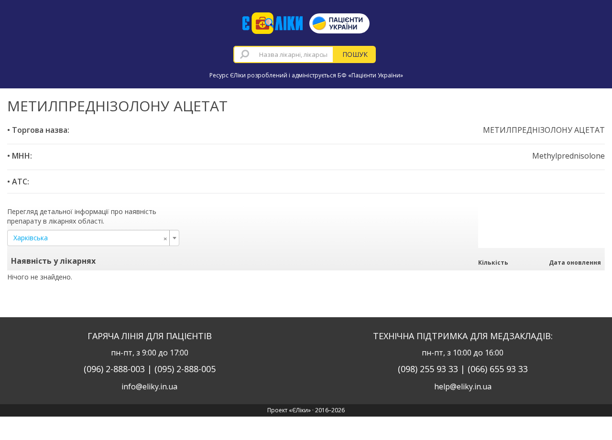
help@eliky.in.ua (463, 386)
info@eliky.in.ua (149, 386)
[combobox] (283, 54)
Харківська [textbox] (90, 238)
